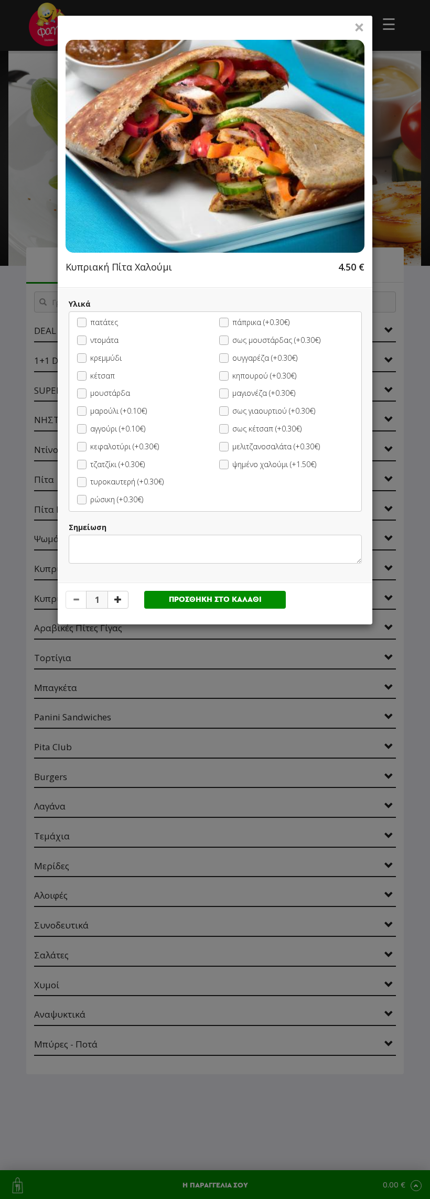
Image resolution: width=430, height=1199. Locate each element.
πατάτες (104, 322)
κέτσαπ (102, 376)
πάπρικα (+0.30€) (260, 322)
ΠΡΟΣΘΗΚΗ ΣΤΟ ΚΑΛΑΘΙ (215, 599)
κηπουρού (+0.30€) (264, 376)
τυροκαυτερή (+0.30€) (127, 482)
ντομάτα (104, 340)
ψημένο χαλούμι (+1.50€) (274, 464)
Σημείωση (87, 527)
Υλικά (80, 304)
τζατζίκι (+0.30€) (117, 464)
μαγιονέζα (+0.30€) (263, 393)
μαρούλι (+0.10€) (118, 411)
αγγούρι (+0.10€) (117, 429)
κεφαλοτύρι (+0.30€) (124, 446)
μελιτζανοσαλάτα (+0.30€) (276, 446)
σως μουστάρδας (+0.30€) (276, 340)
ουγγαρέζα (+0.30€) (264, 358)
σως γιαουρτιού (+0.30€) (273, 411)
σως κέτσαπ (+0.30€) (267, 429)
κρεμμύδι (106, 358)
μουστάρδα (110, 393)
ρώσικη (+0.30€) (116, 499)
